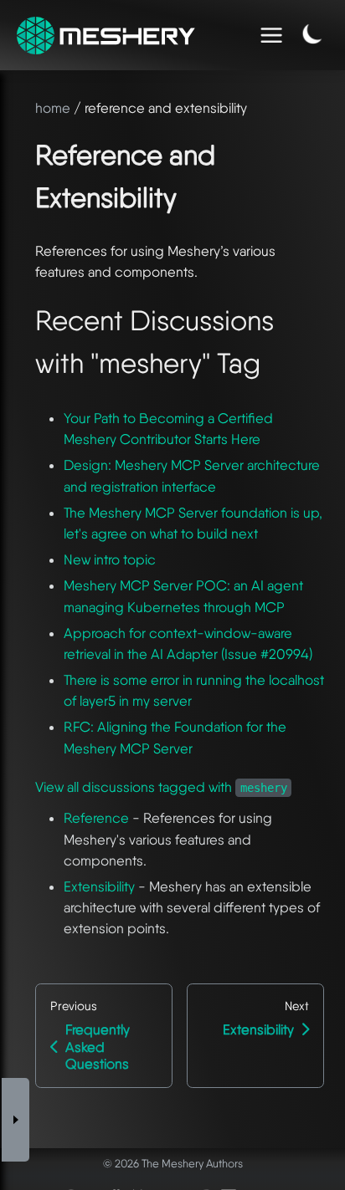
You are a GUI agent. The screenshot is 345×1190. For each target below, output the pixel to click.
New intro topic (110, 559)
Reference (96, 818)
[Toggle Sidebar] (16, 1120)
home (52, 108)
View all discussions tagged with (161, 787)
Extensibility (99, 886)
